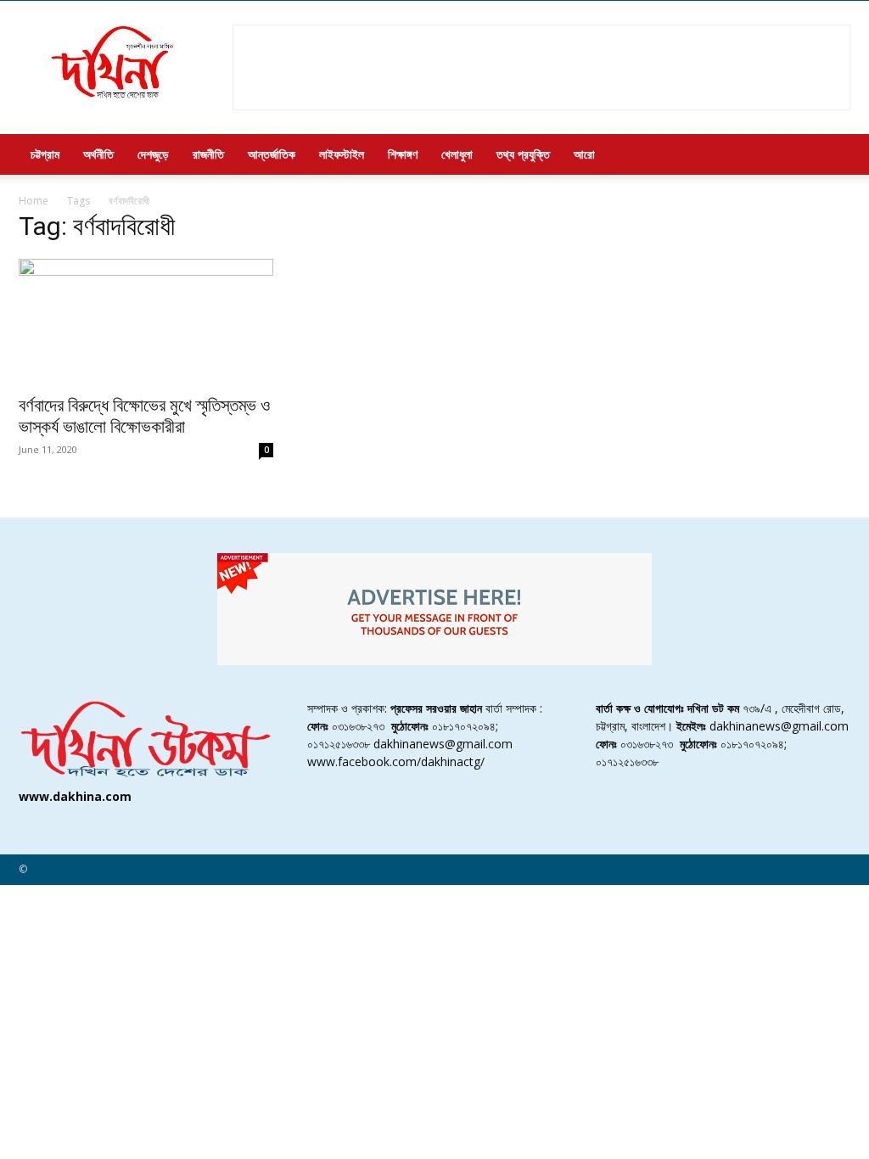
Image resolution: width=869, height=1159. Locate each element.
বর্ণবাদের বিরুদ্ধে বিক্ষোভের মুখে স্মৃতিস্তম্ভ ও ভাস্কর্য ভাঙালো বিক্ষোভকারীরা (144, 416)
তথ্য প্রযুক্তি (523, 154)
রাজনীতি (208, 154)
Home (33, 200)
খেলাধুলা (457, 154)
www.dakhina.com (75, 796)
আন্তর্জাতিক (271, 154)
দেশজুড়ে (153, 154)
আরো (584, 154)
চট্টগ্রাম (45, 154)
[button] (830, 156)
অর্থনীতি (98, 154)
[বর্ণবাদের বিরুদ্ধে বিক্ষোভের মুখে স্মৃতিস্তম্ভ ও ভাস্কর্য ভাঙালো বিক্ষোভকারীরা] (146, 321)
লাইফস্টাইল (341, 154)
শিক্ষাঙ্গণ (403, 154)
